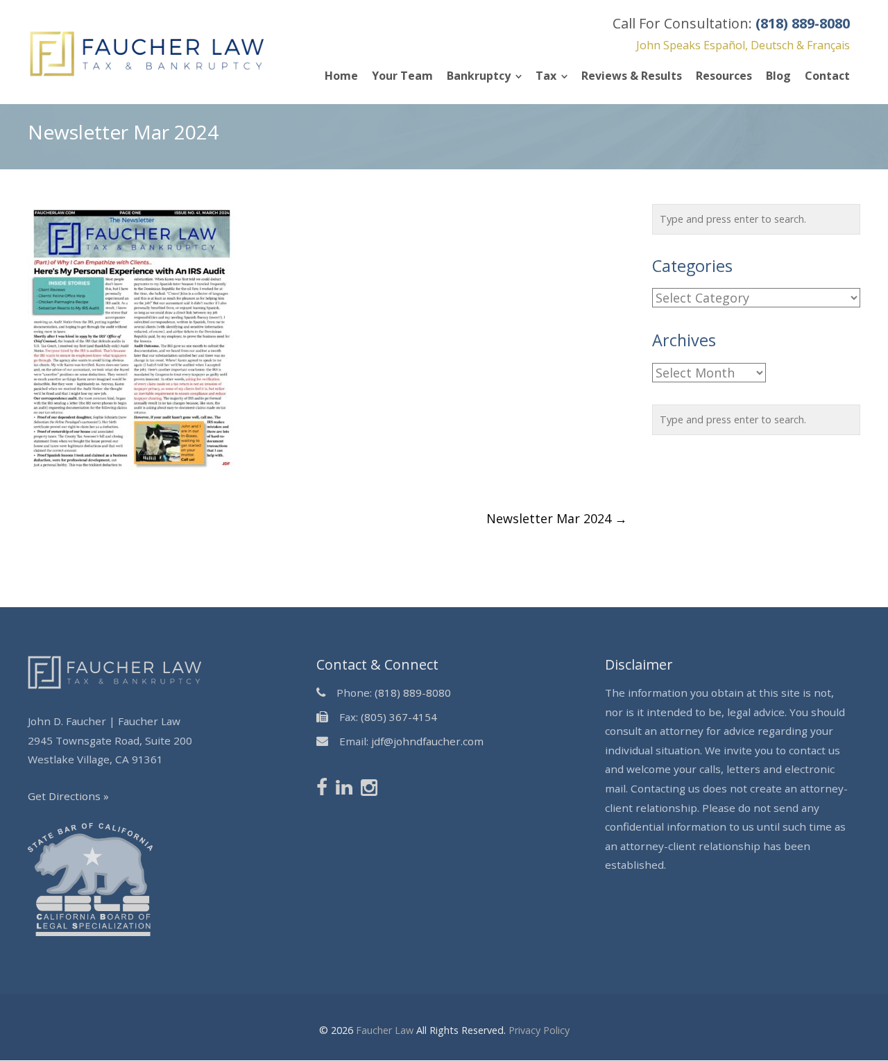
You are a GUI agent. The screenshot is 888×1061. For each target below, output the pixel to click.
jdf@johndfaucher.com (427, 741)
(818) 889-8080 (413, 692)
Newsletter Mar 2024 (556, 518)
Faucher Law (384, 1030)
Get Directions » (68, 796)
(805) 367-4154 (399, 717)
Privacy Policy (539, 1030)
